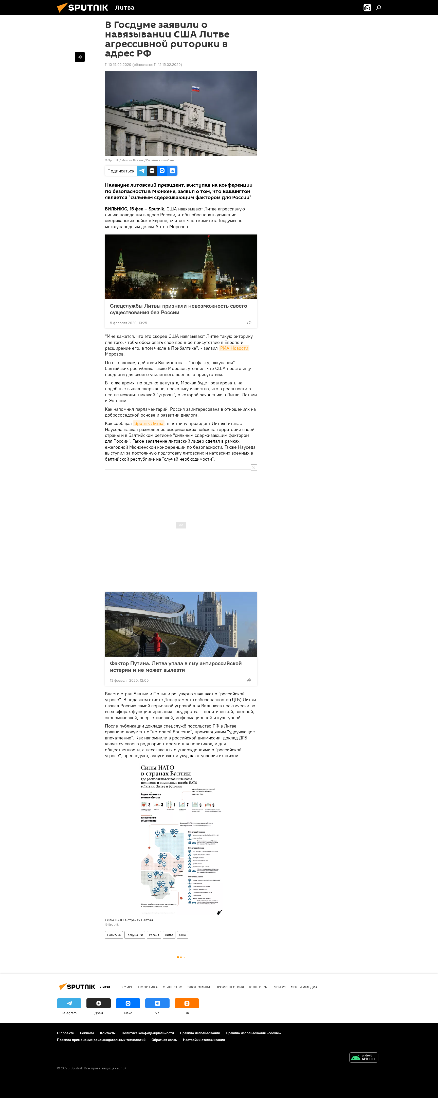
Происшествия (229, 987)
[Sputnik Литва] (84, 14)
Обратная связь (164, 1039)
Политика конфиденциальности (148, 1033)
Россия (154, 935)
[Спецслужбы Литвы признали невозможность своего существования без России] (181, 266)
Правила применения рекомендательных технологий (101, 1039)
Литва (169, 935)
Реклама (87, 1033)
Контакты (108, 1033)
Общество (172, 987)
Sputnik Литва (148, 423)
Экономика (199, 987)
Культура (258, 987)
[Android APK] (363, 1058)
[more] (249, 322)
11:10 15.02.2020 (118, 64)
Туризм (279, 987)
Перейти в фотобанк (160, 160)
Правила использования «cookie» (253, 1033)
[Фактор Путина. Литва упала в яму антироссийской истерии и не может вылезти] (181, 624)
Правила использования (200, 1033)
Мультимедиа (304, 987)
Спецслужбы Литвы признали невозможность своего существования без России (178, 309)
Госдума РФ (135, 935)
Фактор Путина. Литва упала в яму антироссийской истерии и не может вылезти (176, 666)
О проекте (65, 1033)
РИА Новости (234, 348)
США (182, 935)
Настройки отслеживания (204, 1039)
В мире (126, 987)
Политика (114, 935)
